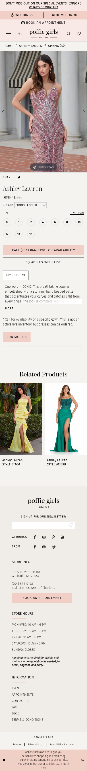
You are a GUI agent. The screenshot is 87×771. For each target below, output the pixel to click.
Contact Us (16, 337)
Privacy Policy (35, 744)
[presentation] (21, 419)
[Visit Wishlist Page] (78, 34)
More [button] (9, 308)
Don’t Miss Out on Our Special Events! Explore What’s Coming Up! (43, 5)
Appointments (23, 695)
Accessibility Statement (62, 744)
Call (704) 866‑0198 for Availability (43, 250)
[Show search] (68, 34)
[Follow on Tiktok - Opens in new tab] (54, 546)
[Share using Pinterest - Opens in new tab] (18, 177)
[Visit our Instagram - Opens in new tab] (44, 537)
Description (15, 275)
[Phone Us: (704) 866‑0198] (20, 34)
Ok (83, 760)
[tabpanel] (43, 111)
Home (8, 46)
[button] (9, 33)
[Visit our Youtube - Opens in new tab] (62, 537)
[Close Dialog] (4, 760)
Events (17, 688)
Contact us (20, 701)
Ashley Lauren (30, 46)
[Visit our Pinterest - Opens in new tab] (53, 537)
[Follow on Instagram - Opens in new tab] (44, 546)
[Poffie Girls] (43, 33)
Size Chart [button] (77, 213)
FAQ (14, 707)
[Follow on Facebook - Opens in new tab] (34, 546)
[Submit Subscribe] (70, 525)
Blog (15, 713)
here (43, 768)
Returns (17, 744)
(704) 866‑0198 (22, 584)
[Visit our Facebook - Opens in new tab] (34, 537)
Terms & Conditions (27, 720)
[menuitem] (22, 15)
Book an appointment (42, 598)
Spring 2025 (57, 46)
